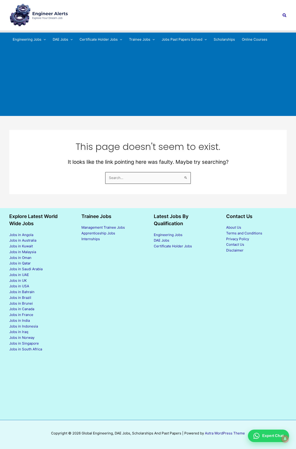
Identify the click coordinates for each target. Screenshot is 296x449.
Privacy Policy (237, 239)
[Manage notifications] (285, 439)
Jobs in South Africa (25, 349)
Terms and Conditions (244, 233)
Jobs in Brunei (21, 303)
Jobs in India (19, 320)
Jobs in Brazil (20, 297)
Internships (90, 239)
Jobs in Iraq (18, 332)
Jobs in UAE (19, 275)
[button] (285, 15)
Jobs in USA (19, 286)
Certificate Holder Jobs (173, 246)
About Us (233, 227)
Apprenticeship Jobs (98, 233)
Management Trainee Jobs (103, 227)
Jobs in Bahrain (21, 292)
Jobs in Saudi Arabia (26, 269)
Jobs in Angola (21, 235)
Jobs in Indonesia (23, 326)
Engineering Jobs (168, 235)
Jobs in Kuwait (21, 246)
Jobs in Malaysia (22, 252)
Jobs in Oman (20, 257)
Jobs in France (21, 314)
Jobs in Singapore (24, 343)
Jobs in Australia (22, 240)
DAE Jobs (161, 240)
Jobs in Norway (21, 337)
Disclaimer (235, 250)
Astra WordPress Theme (225, 433)
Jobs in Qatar (20, 263)
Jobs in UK (18, 280)
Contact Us (235, 244)
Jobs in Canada (21, 309)
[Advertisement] (148, 81)
